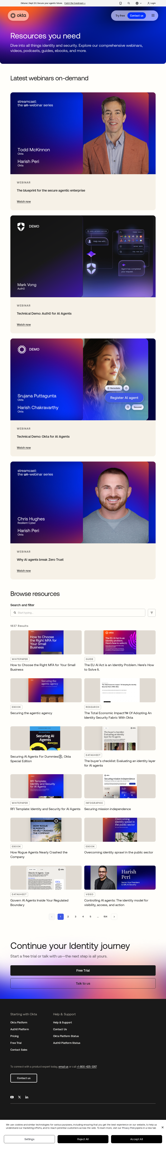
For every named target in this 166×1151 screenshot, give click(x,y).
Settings (29, 1139)
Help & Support (62, 1022)
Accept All (136, 1139)
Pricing (14, 1036)
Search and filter (22, 605)
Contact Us (60, 1029)
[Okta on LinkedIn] (26, 1097)
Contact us (136, 15)
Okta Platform (18, 1022)
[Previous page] (52, 917)
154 (105, 916)
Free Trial (15, 1042)
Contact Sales (18, 1049)
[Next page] (114, 917)
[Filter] (152, 613)
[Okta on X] (19, 1097)
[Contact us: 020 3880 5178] (120, 3)
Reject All (83, 1139)
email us (63, 1066)
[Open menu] (153, 15)
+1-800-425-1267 (87, 1066)
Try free (120, 15)
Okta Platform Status (66, 1036)
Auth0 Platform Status (66, 1042)
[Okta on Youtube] (12, 1097)
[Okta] (18, 15)
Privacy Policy (139, 1128)
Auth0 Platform (19, 1029)
